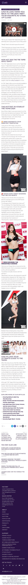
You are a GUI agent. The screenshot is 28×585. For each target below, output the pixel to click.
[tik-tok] (16, 565)
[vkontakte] (3, 568)
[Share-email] (23, 426)
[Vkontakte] (20, 426)
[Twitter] (12, 426)
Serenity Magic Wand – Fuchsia (11, 419)
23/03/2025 (3, 474)
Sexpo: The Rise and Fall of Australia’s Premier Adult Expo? (12, 467)
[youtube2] (19, 565)
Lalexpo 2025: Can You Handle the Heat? (12, 472)
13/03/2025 (3, 463)
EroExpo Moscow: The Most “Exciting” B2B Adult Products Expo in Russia (13, 460)
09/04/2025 (3, 456)
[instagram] (9, 565)
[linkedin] (13, 565)
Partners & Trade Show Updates (10, 9)
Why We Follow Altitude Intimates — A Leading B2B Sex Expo (13, 454)
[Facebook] (15, 426)
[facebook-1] (3, 565)
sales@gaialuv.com (7, 571)
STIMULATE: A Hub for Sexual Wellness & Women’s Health (11, 448)
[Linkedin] (17, 426)
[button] (26, 2)
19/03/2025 (3, 450)
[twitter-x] (6, 565)
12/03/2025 (3, 469)
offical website (15, 80)
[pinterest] (22, 565)
